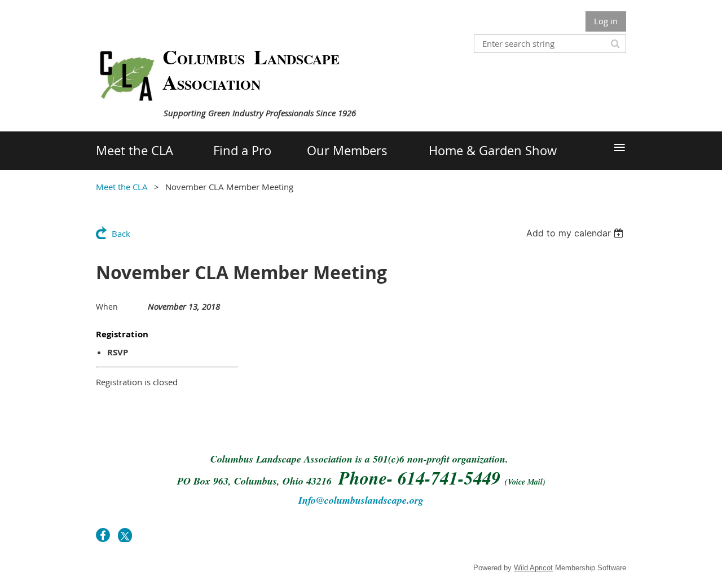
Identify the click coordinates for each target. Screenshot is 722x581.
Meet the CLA (122, 186)
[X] (125, 535)
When (107, 306)
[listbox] (576, 233)
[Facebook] (103, 535)
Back (121, 233)
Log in (606, 21)
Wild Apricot (533, 568)
